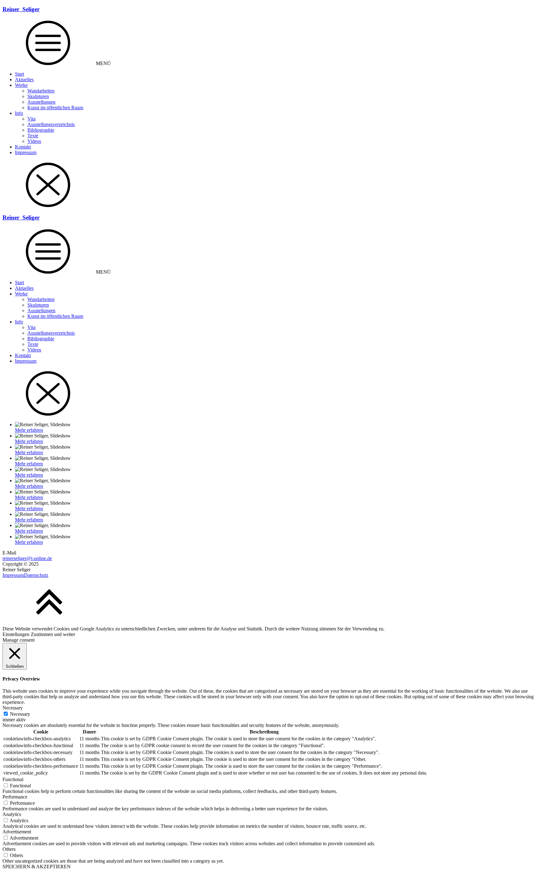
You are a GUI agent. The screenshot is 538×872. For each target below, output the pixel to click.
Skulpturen (38, 96)
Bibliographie (40, 130)
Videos (34, 141)
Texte (32, 135)
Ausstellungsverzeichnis (51, 124)
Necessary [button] (12, 707)
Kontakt (23, 146)
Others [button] (9, 849)
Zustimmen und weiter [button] (53, 634)
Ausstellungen (41, 102)
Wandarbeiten (40, 90)
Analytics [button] (11, 814)
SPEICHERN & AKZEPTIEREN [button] (36, 866)
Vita (31, 118)
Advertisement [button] (16, 831)
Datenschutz (36, 575)
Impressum (25, 152)
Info (19, 113)
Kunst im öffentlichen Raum (55, 107)
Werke (21, 85)
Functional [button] (12, 779)
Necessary (20, 714)
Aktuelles (24, 79)
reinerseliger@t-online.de (27, 558)
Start (19, 74)
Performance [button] (14, 796)
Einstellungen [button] (15, 634)
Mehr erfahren (29, 430)
